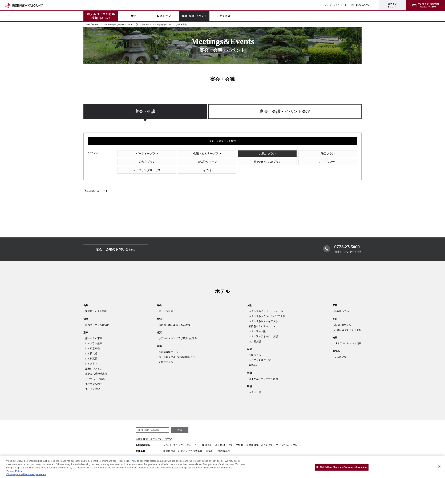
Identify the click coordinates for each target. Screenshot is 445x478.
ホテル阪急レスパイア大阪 (263, 321)
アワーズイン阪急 (95, 378)
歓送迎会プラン (207, 161)
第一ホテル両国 (93, 383)
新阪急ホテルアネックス (262, 326)
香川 (335, 318)
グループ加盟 (235, 445)
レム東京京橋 (92, 348)
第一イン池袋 (92, 388)
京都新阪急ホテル (168, 351)
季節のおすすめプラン (267, 161)
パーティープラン (147, 153)
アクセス (224, 16)
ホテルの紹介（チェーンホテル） (119, 24)
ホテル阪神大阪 (257, 331)
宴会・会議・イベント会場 (285, 111)
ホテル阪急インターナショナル (266, 311)
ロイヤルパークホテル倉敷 (263, 378)
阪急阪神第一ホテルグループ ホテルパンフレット (274, 445)
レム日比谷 (91, 353)
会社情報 (220, 445)
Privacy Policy (14, 471)
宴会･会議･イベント (194, 16)
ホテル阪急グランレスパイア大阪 (267, 316)
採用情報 (207, 445)
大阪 (249, 305)
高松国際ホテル (342, 324)
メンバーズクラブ (333, 5)
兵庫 (249, 349)
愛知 (159, 318)
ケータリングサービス (147, 170)
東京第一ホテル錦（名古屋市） (176, 324)
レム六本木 (91, 363)
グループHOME (90, 24)
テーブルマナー (328, 161)
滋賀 (159, 332)
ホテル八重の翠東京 (96, 373)
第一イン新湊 (166, 311)
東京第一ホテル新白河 (97, 324)
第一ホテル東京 (93, 338)
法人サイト (192, 445)
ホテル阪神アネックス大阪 (263, 336)
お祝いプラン (267, 153)
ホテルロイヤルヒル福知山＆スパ (101, 16)
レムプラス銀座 (93, 343)
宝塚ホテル (255, 355)
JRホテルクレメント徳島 (348, 343)
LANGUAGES (362, 5)
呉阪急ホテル (341, 311)
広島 (335, 305)
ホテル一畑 (255, 392)
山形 (85, 305)
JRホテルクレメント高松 (348, 329)
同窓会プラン (147, 161)
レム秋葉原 (91, 358)
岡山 (249, 372)
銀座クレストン (93, 368)
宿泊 (133, 16)
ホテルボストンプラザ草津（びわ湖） (179, 338)
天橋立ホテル (166, 362)
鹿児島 (336, 351)
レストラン (164, 16)
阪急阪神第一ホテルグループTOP (154, 439)
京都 (159, 346)
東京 (85, 332)
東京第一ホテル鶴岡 (96, 311)
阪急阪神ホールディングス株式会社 (182, 451)
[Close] (439, 466)
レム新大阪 (255, 341)
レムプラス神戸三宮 (260, 360)
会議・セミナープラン (207, 153)
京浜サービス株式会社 (218, 451)
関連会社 (140, 451)
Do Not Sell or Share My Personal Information (341, 467)
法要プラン (328, 153)
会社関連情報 (143, 445)
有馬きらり (255, 365)
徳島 (335, 337)
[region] (222, 115)
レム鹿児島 (340, 357)
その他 (207, 170)
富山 (159, 305)
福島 (85, 318)
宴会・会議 (145, 111)
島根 (249, 386)
